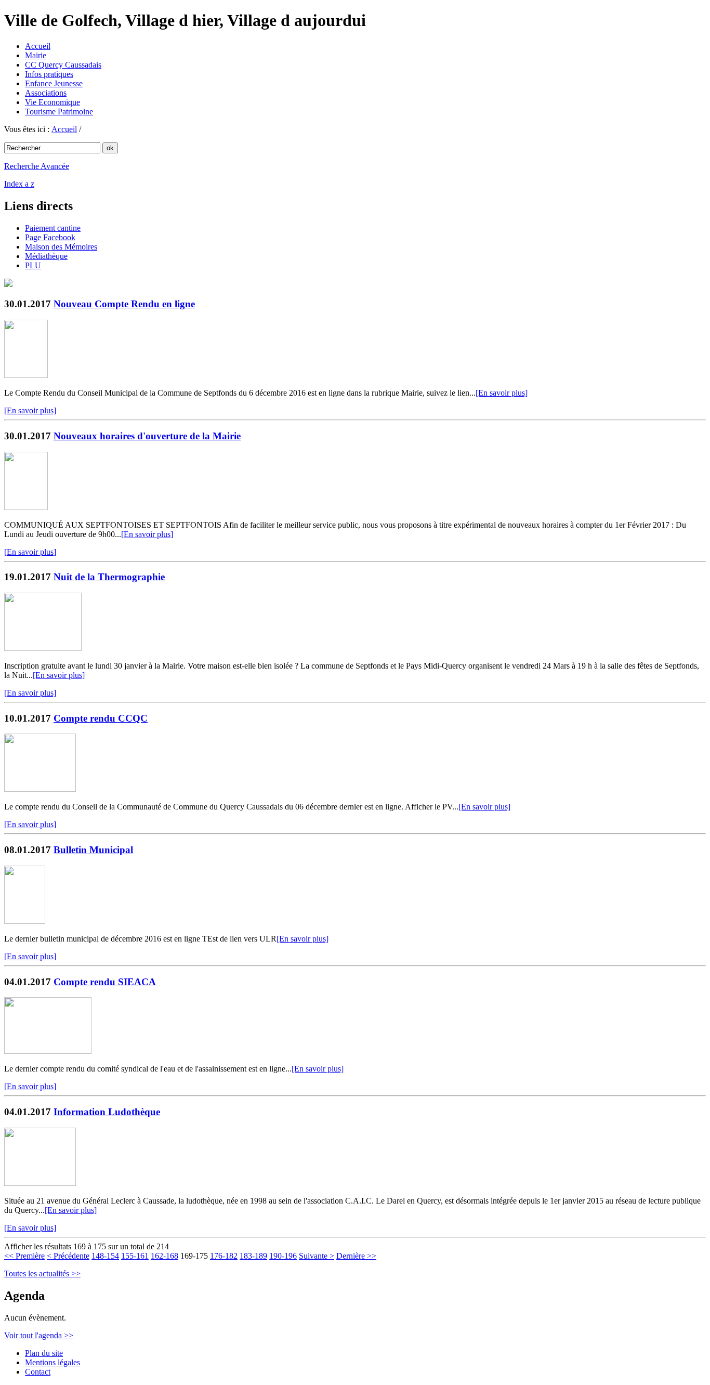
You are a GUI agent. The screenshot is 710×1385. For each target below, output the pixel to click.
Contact (37, 1371)
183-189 (253, 1255)
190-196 (283, 1255)
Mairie (35, 55)
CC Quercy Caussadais (63, 64)
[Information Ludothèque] (40, 1183)
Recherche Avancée (36, 166)
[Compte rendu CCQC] (40, 789)
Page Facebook (50, 237)
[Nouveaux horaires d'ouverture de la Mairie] (26, 507)
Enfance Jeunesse (54, 83)
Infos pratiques (49, 74)
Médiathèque (46, 256)
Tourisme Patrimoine (59, 111)
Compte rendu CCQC (101, 718)
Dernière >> (356, 1255)
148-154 (105, 1255)
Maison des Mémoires (61, 246)
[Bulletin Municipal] (24, 921)
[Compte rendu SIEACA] (47, 1051)
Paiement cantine (53, 228)
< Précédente (68, 1255)
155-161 (135, 1255)
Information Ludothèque (107, 1111)
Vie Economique (52, 102)
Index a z (19, 183)
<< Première (24, 1255)
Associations (46, 92)
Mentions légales (52, 1362)
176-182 (224, 1255)
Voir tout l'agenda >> (38, 1335)
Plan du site (44, 1353)
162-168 (164, 1255)
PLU (33, 265)
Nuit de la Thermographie (109, 576)
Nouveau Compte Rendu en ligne (124, 303)
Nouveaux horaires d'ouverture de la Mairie (147, 435)
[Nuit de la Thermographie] (43, 648)
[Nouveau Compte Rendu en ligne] (26, 375)
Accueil (37, 46)
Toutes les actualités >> (42, 1273)
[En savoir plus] (502, 392)
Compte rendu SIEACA (105, 981)
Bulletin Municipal (93, 849)
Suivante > (316, 1255)
